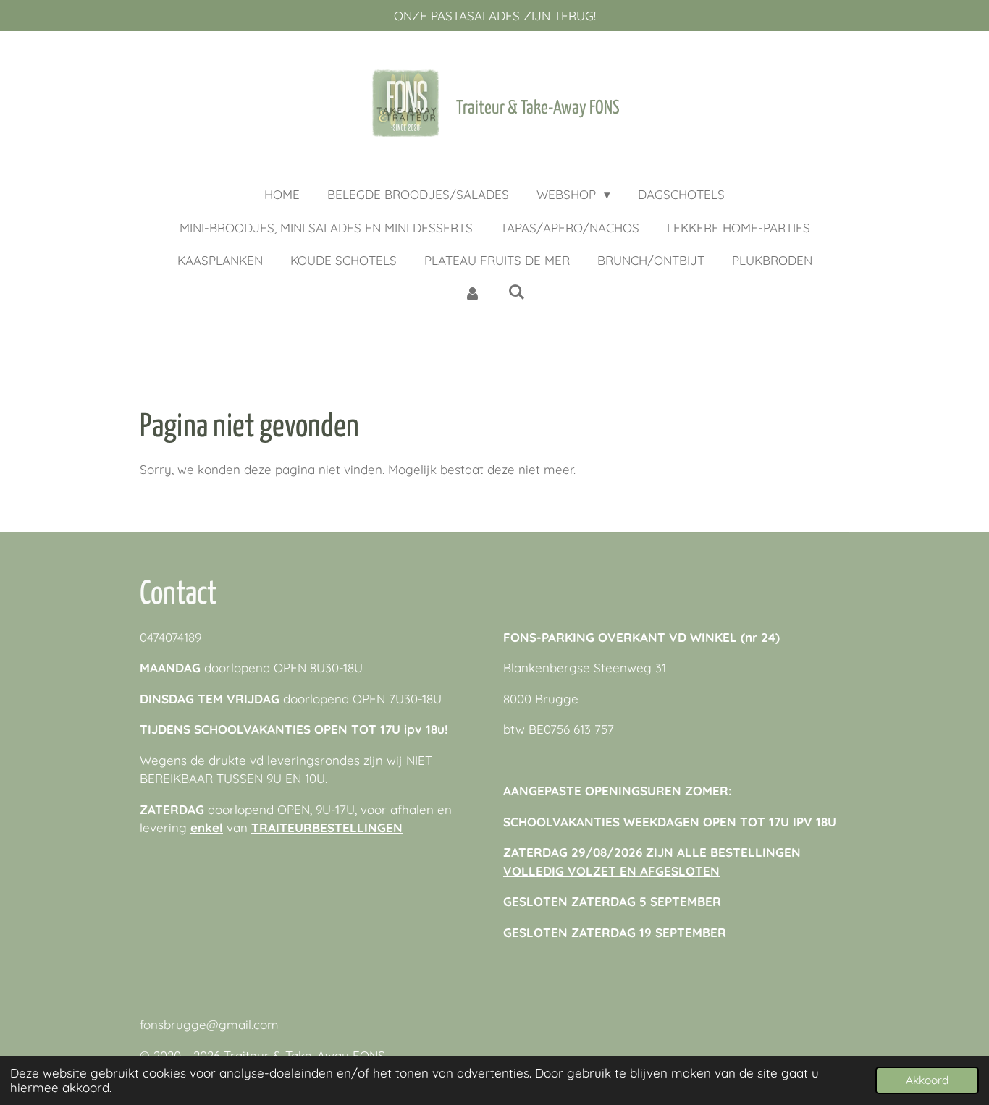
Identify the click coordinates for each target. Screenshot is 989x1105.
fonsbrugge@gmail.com (209, 1024)
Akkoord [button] (927, 1080)
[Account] (472, 294)
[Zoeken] (517, 292)
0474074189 (170, 637)
